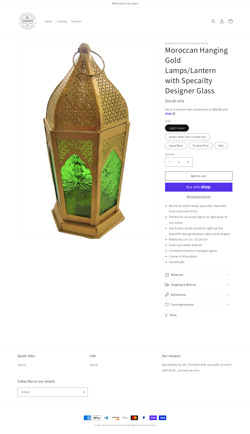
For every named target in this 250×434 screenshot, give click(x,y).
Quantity (170, 154)
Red (221, 145)
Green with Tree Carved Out (187, 137)
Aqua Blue (176, 145)
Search (22, 364)
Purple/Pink (201, 145)
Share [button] (173, 315)
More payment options (199, 196)
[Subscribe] (83, 392)
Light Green (177, 128)
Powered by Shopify (146, 425)
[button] (213, 21)
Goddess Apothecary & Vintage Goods (119, 425)
